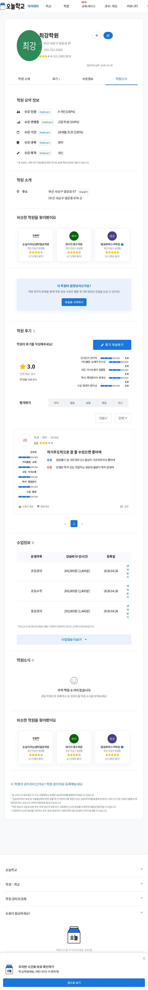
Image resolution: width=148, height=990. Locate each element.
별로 (72, 403)
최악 (56, 403)
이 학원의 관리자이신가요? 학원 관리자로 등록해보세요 (47, 784)
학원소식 (121, 78)
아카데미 (34, 6)
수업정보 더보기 (71, 639)
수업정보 (87, 78)
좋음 (104, 403)
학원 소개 (24, 78)
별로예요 (44, 506)
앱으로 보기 (74, 983)
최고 (120, 403)
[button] (103, 418)
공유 (126, 506)
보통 (88, 403)
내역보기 (128, 571)
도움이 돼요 (28, 506)
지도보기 (83, 191)
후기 (56, 78)
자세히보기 (45, 112)
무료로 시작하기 (74, 302)
